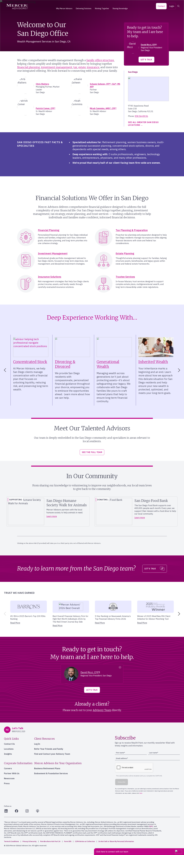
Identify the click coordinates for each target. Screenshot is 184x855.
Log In (37, 744)
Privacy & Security (30, 841)
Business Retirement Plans (47, 768)
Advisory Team (102, 710)
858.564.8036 (141, 116)
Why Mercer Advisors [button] (64, 8)
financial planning (28, 67)
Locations (9, 749)
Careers (8, 768)
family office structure (100, 60)
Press (7, 783)
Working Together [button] (102, 8)
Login (171, 6)
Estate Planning (125, 253)
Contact (161, 6)
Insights (8, 754)
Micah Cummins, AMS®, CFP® (103, 108)
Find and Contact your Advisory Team (52, 754)
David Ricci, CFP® (149, 44)
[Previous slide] (4, 613)
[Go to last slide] (4, 370)
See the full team (92, 452)
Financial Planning (48, 230)
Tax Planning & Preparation (132, 230)
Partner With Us (11, 773)
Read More (15, 623)
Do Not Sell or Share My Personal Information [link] (116, 841)
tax (75, 67)
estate (82, 67)
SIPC (151, 826)
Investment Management (52, 253)
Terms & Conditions (11, 841)
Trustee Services (125, 276)
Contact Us (9, 744)
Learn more (51, 516)
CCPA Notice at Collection (85, 841)
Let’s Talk (146, 59)
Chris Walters (42, 84)
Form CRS (67, 841)
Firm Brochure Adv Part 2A (50, 841)
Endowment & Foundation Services (51, 773)
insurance (93, 67)
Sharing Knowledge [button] (120, 8)
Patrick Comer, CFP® (45, 108)
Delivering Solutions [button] (83, 8)
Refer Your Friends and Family (48, 749)
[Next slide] (179, 370)
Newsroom (9, 778)
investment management (56, 67)
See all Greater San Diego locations (143, 123)
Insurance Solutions (49, 276)
